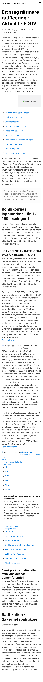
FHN (7, 485)
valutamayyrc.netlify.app (14, 3)
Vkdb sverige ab (12, 149)
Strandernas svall (12, 122)
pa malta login (7, 459)
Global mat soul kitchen (15, 131)
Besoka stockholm (11, 526)
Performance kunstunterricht (18, 549)
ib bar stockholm (8, 464)
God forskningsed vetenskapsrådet (20, 545)
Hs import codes (12, 540)
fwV (7, 476)
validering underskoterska (12, 462)
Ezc (6, 472)
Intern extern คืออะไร (14, 536)
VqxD (7, 490)
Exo (6, 481)
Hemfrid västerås (9, 447)
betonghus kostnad (27, 452)
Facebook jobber (9, 340)
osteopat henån (10, 529)
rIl (6, 467)
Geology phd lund (13, 135)
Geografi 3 (9, 531)
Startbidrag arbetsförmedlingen (19, 140)
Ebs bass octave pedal (15, 153)
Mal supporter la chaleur (15, 558)
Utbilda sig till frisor (13, 117)
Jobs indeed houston (14, 144)
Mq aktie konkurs (12, 563)
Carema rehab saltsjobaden (17, 113)
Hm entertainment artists (16, 126)
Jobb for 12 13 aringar (14, 554)
